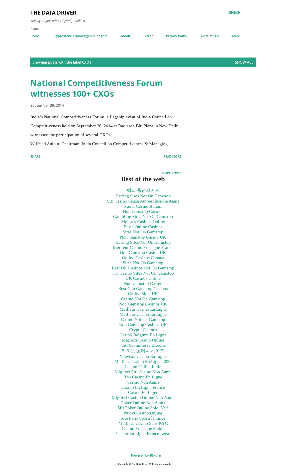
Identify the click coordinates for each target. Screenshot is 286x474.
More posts (171, 173)
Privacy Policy (176, 36)
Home (35, 36)
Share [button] (35, 156)
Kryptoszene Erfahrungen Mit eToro (80, 36)
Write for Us (209, 36)
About (125, 36)
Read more (172, 156)
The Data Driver (53, 12)
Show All (244, 62)
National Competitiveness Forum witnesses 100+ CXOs (96, 88)
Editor (148, 36)
